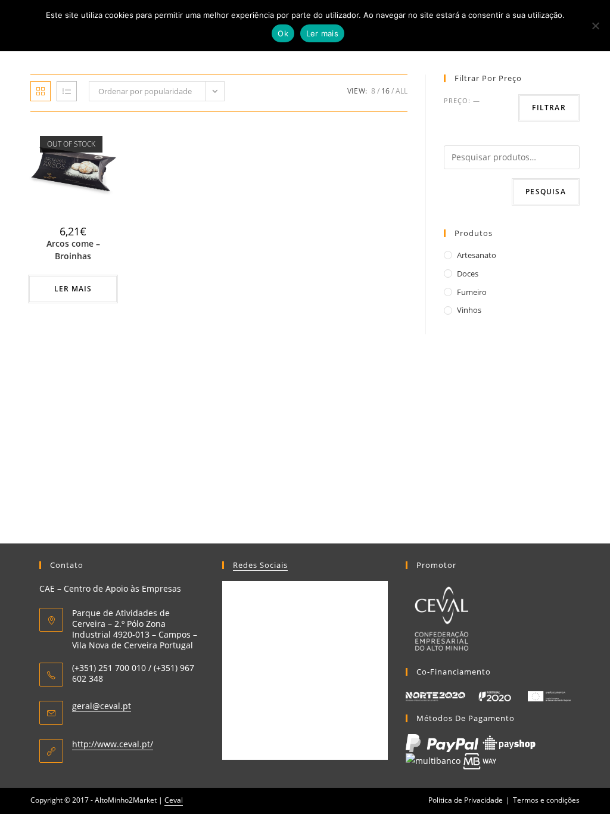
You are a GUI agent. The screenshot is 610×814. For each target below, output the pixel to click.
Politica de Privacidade (465, 800)
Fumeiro (472, 292)
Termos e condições (546, 800)
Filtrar (548, 107)
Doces (467, 273)
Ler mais (73, 289)
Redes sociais (260, 565)
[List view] (67, 91)
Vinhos (469, 310)
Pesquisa (545, 192)
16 (385, 91)
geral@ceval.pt (101, 706)
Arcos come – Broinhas (73, 250)
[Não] (595, 26)
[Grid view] (40, 91)
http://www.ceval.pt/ (112, 744)
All (401, 91)
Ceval (173, 800)
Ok (283, 33)
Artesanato (476, 255)
